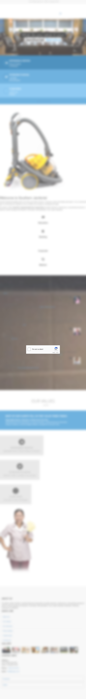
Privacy (54, 352)
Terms (57, 352)
